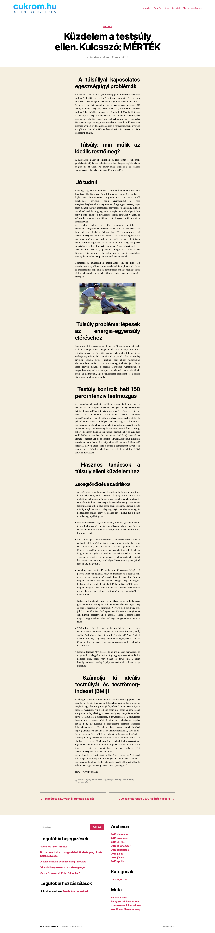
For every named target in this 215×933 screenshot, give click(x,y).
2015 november (119, 838)
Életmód (157, 8)
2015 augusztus (120, 849)
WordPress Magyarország (125, 909)
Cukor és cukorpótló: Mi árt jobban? (60, 873)
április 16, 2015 (121, 57)
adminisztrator (103, 57)
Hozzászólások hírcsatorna (126, 905)
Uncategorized (119, 879)
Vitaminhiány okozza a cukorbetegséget (62, 867)
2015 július (117, 853)
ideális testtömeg (99, 779)
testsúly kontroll (121, 779)
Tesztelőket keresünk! (75, 891)
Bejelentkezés (119, 897)
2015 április (117, 861)
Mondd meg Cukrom (192, 8)
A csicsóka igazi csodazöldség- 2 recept (63, 861)
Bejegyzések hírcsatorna (125, 901)
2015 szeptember (121, 846)
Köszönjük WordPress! (72, 926)
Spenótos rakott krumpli (53, 846)
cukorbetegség (84, 779)
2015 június (117, 857)
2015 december (120, 834)
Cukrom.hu (53, 926)
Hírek (166, 8)
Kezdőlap (147, 8)
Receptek (176, 8)
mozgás (110, 779)
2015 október (118, 842)
